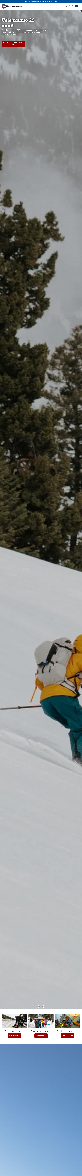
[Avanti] (43, 1006)
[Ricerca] (67, 6)
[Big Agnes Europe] (12, 6)
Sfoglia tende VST (64, 42)
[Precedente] (39, 1006)
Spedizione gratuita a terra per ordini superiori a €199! (41, 1)
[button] (69, 6)
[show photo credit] (80, 11)
